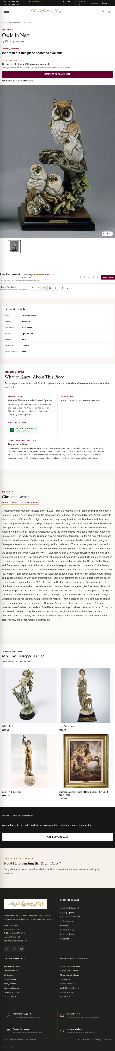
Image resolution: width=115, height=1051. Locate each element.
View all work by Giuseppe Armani (20, 502)
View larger (107, 234)
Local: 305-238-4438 (12, 937)
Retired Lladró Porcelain (70, 971)
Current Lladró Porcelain (70, 966)
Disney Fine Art (10, 979)
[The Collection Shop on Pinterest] (21, 949)
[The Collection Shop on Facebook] (7, 949)
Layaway (94, 3)
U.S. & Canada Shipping (70, 917)
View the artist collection (16, 662)
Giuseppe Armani (15, 22)
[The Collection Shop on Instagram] (14, 949)
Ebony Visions (10, 984)
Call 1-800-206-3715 (57, 837)
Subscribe (105, 3)
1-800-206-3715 (66, 3)
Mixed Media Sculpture (69, 975)
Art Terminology (66, 921)
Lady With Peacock (11, 791)
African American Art (12, 966)
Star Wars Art (65, 979)
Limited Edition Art (11, 992)
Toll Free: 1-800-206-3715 (14, 933)
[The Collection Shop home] (55, 11)
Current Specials (67, 992)
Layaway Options (67, 912)
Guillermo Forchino (11, 988)
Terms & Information (83, 1040)
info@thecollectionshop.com (15, 941)
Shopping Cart (66, 939)
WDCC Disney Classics (69, 988)
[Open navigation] (7, 11)
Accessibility (65, 925)
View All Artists (10, 997)
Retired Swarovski (67, 984)
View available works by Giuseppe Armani (17, 80)
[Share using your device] (61, 288)
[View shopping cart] (108, 11)
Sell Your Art (81, 3)
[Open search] (103, 11)
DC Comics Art (10, 975)
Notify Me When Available (57, 74)
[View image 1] (14, 246)
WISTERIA (7, 726)
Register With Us (67, 930)
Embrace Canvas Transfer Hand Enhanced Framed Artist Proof (83, 793)
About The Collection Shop (71, 908)
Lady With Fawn (66, 726)
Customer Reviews (67, 934)
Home (4, 22)
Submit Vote (108, 277)
